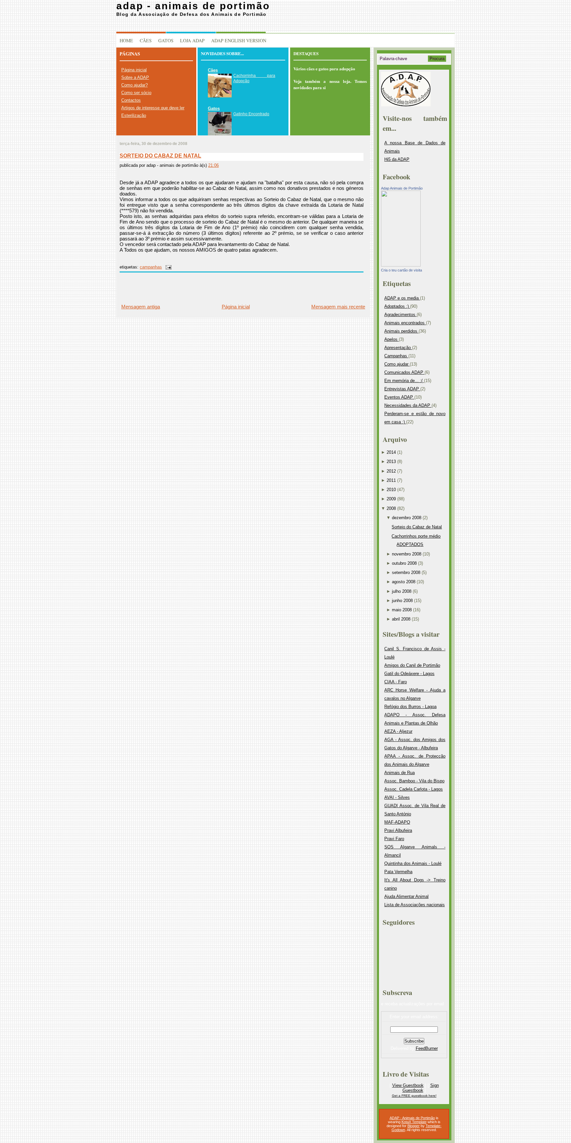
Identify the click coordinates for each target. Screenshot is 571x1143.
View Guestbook (408, 1085)
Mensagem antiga (140, 306)
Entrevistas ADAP (402, 388)
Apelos (391, 339)
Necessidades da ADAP (408, 405)
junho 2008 (402, 600)
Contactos (131, 100)
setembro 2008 (406, 572)
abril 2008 (401, 619)
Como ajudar (397, 364)
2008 (391, 508)
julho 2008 (401, 591)
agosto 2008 (403, 581)
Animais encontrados (405, 322)
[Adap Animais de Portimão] (401, 265)
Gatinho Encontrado (251, 114)
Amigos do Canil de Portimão (412, 665)
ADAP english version (238, 40)
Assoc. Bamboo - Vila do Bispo (414, 780)
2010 (391, 489)
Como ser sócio (136, 92)
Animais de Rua (399, 772)
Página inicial (134, 69)
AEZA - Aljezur (398, 731)
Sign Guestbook (420, 1088)
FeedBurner (427, 1048)
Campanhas (151, 267)
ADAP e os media (402, 298)
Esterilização (133, 115)
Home (126, 40)
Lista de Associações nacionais (414, 904)
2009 (391, 498)
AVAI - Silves (397, 797)
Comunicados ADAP (404, 372)
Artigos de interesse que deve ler (152, 107)
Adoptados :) (397, 306)
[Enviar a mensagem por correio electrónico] (167, 267)
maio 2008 (402, 609)
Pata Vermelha (398, 871)
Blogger (413, 1126)
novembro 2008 (406, 554)
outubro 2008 (404, 563)
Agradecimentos (400, 314)
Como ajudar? (134, 85)
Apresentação (398, 347)
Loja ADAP (192, 40)
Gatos (165, 40)
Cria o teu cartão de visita (401, 270)
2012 (391, 471)
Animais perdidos (401, 331)
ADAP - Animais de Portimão (193, 5)
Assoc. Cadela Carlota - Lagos (413, 789)
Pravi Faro (394, 838)
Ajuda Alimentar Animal (406, 896)
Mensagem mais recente (338, 306)
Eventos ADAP (399, 397)
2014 (391, 452)
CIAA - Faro (395, 681)
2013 (391, 461)
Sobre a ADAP (135, 77)
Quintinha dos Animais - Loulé (412, 863)
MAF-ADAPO (397, 822)
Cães (146, 40)
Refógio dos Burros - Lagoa (410, 706)
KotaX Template (414, 1122)
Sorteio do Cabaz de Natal (160, 156)
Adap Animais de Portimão (402, 188)
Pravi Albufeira (398, 830)
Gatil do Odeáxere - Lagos (409, 673)
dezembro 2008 (406, 517)
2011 (391, 480)
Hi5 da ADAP (396, 159)
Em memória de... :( (404, 380)
